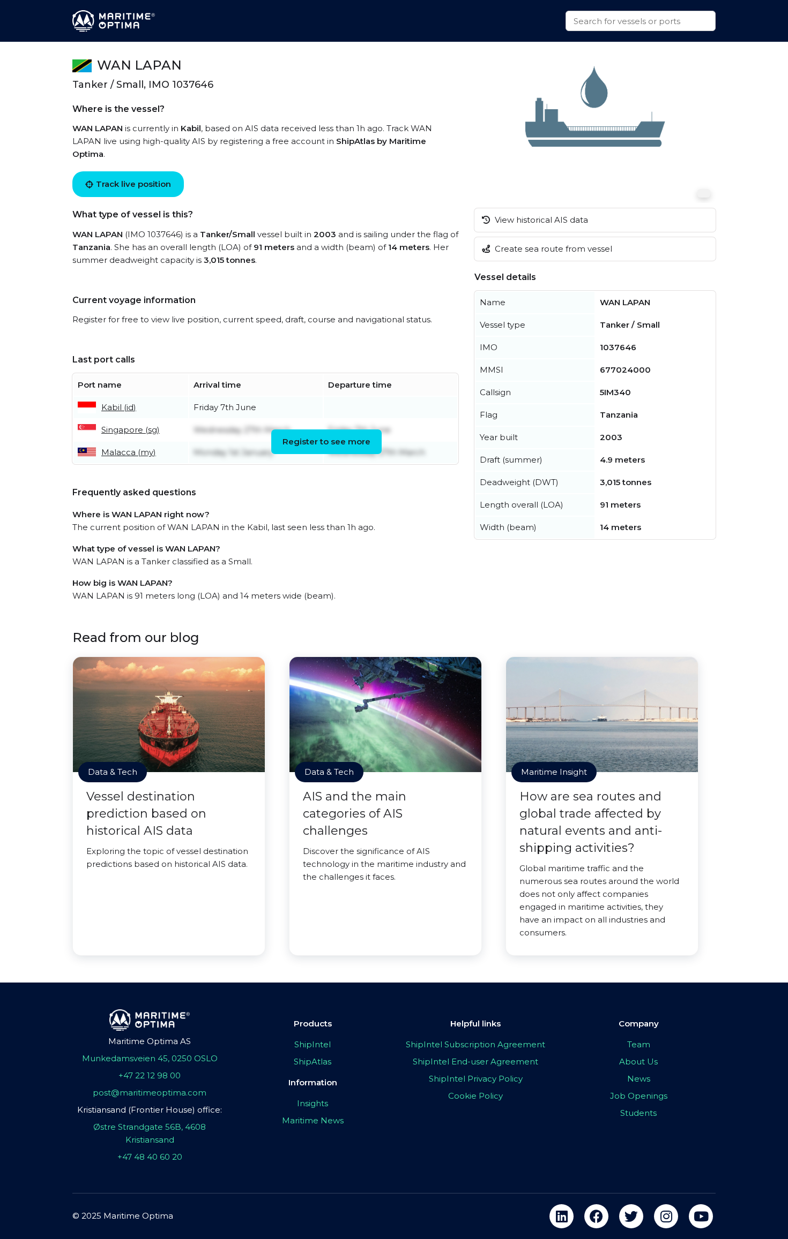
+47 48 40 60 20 (149, 1157)
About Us (638, 1061)
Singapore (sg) (130, 430)
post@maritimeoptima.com (149, 1092)
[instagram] (666, 1216)
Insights (312, 1103)
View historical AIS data (540, 220)
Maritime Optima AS (149, 1041)
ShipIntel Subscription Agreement (475, 1044)
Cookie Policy (475, 1096)
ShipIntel (312, 1044)
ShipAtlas (312, 1061)
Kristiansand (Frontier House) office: (149, 1110)
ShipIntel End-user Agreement (475, 1061)
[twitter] (631, 1216)
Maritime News (313, 1120)
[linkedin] (561, 1216)
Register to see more (326, 441)
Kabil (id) (118, 407)
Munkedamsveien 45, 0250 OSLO (150, 1058)
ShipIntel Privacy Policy (476, 1079)
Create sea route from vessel (552, 249)
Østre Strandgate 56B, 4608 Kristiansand (149, 1133)
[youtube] (701, 1216)
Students (638, 1113)
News (638, 1079)
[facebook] (596, 1216)
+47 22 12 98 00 (149, 1075)
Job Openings (638, 1096)
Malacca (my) (128, 452)
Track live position (133, 184)
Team (638, 1044)
